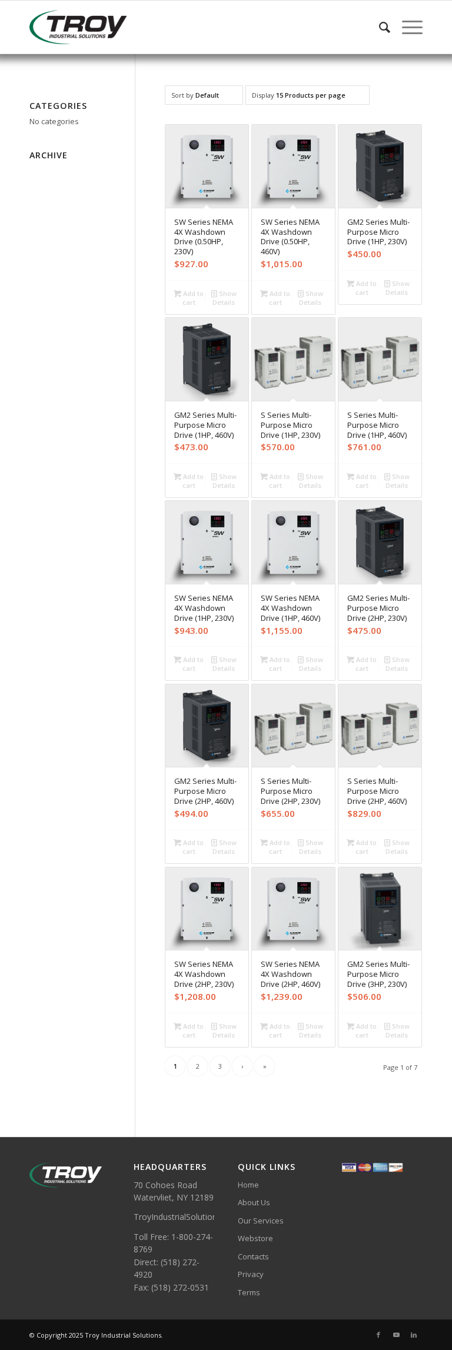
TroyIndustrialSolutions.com (187, 1216)
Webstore (255, 1238)
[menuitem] (378, 27)
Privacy (251, 1274)
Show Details (224, 298)
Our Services (261, 1220)
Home (248, 1184)
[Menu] (406, 27)
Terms (249, 1292)
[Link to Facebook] (378, 1335)
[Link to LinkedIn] (414, 1335)
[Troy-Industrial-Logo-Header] (108, 27)
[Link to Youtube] (396, 1335)
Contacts (253, 1256)
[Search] (378, 27)
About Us (254, 1202)
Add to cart (192, 298)
